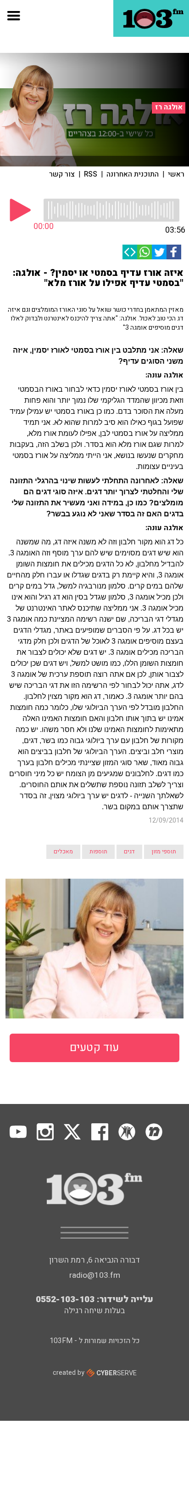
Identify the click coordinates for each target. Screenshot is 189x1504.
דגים (129, 851)
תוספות (98, 851)
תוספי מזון (163, 851)
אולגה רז (169, 107)
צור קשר (62, 174)
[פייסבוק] (174, 252)
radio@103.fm (94, 1275)
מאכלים (63, 851)
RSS (90, 174)
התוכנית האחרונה (132, 174)
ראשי (176, 174)
